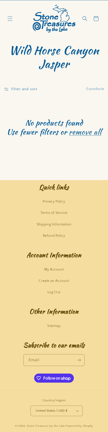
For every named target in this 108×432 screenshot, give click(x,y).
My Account (54, 270)
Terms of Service (54, 213)
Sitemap (54, 326)
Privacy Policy (54, 202)
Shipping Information (54, 224)
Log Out (54, 292)
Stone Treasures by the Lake (46, 425)
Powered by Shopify (79, 425)
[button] (10, 18)
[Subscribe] (78, 360)
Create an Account (54, 281)
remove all (85, 131)
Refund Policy (54, 236)
